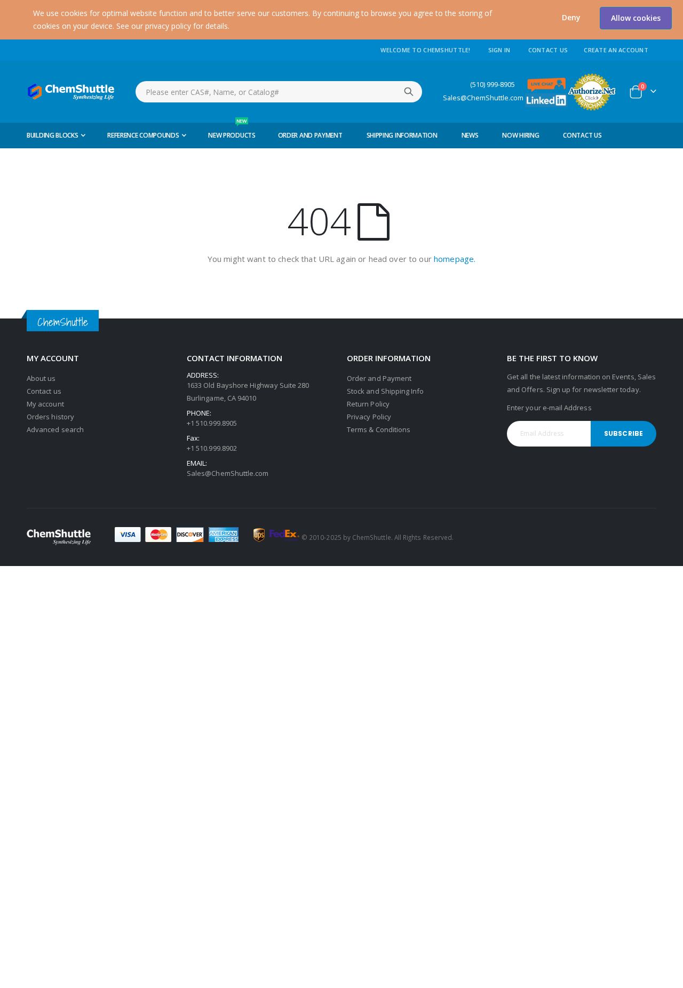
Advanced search (55, 429)
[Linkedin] (546, 99)
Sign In (499, 50)
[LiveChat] (546, 84)
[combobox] (279, 91)
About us (41, 378)
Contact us (44, 391)
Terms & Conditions (378, 429)
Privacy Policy (369, 416)
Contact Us (548, 50)
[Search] (408, 91)
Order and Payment (379, 378)
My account (45, 404)
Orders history (50, 416)
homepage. (454, 258)
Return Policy (368, 404)
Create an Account (616, 50)
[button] (571, 17)
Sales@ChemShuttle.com (483, 97)
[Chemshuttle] (71, 92)
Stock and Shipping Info (385, 391)
